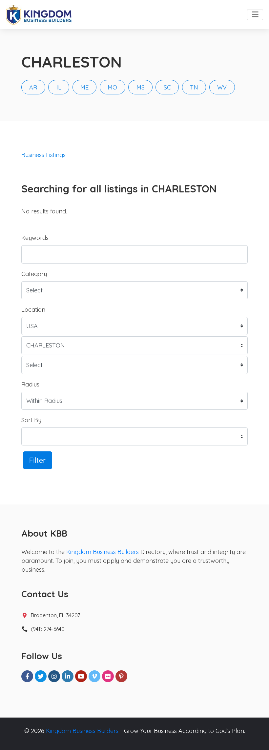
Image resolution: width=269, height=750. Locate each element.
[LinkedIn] (67, 676)
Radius (30, 384)
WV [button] (222, 87)
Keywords (35, 238)
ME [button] (84, 87)
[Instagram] (54, 676)
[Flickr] (108, 676)
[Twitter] (41, 676)
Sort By (31, 420)
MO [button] (112, 87)
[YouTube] (81, 676)
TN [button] (194, 87)
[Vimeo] (94, 676)
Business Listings (43, 155)
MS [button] (140, 87)
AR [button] (33, 87)
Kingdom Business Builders (102, 552)
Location (33, 309)
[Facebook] (27, 676)
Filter (37, 460)
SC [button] (167, 87)
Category (34, 274)
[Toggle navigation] (255, 14)
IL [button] (58, 87)
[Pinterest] (121, 676)
